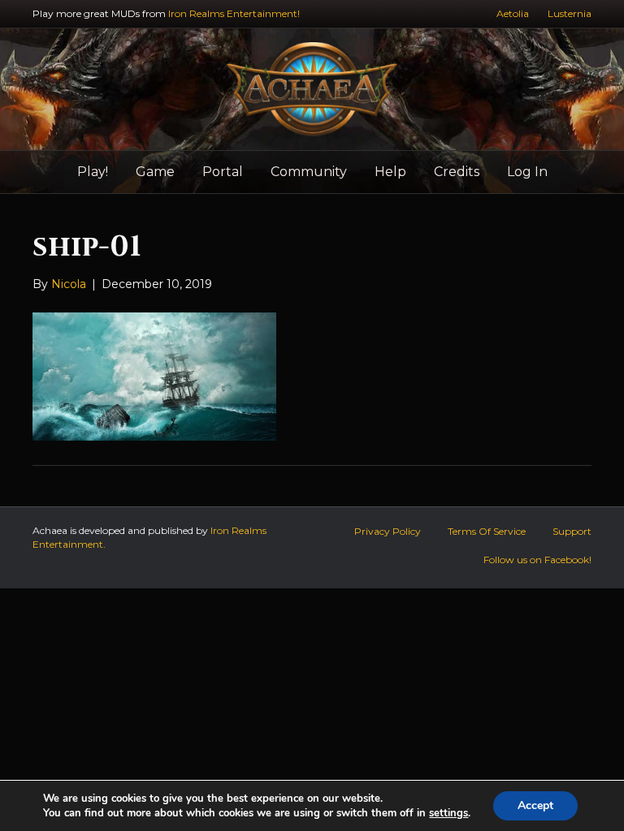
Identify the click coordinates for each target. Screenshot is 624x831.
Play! (92, 171)
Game (155, 171)
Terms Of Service (487, 531)
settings (448, 813)
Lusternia (570, 13)
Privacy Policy (387, 531)
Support (572, 531)
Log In (527, 171)
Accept (535, 805)
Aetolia (512, 13)
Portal (222, 171)
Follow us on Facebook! (537, 559)
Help (390, 171)
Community (309, 171)
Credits (456, 171)
